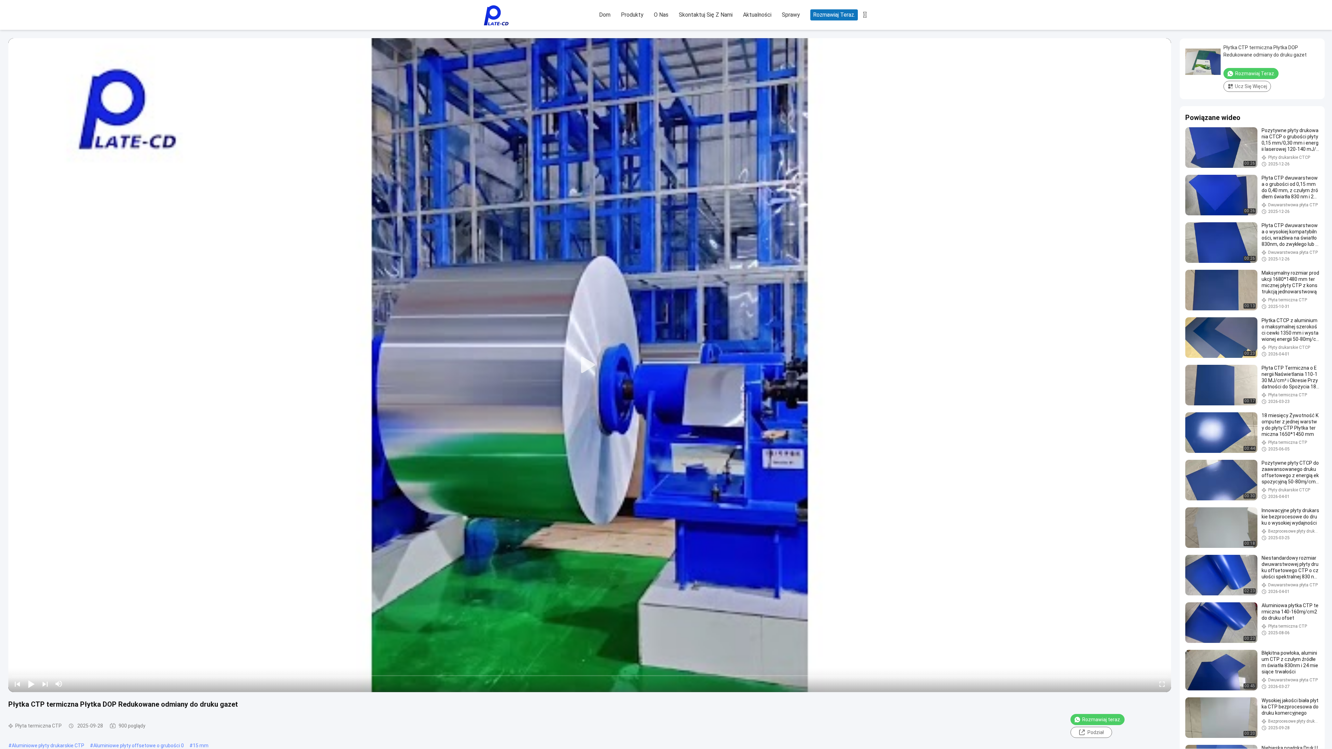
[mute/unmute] (59, 684)
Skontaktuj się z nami (706, 14)
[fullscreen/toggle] (1162, 684)
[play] (589, 365)
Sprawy (791, 14)
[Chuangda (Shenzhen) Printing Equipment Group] (496, 15)
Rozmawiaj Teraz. (834, 14)
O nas (661, 14)
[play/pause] (31, 684)
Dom (604, 14)
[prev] (17, 684)
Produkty (632, 14)
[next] (45, 684)
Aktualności (757, 14)
